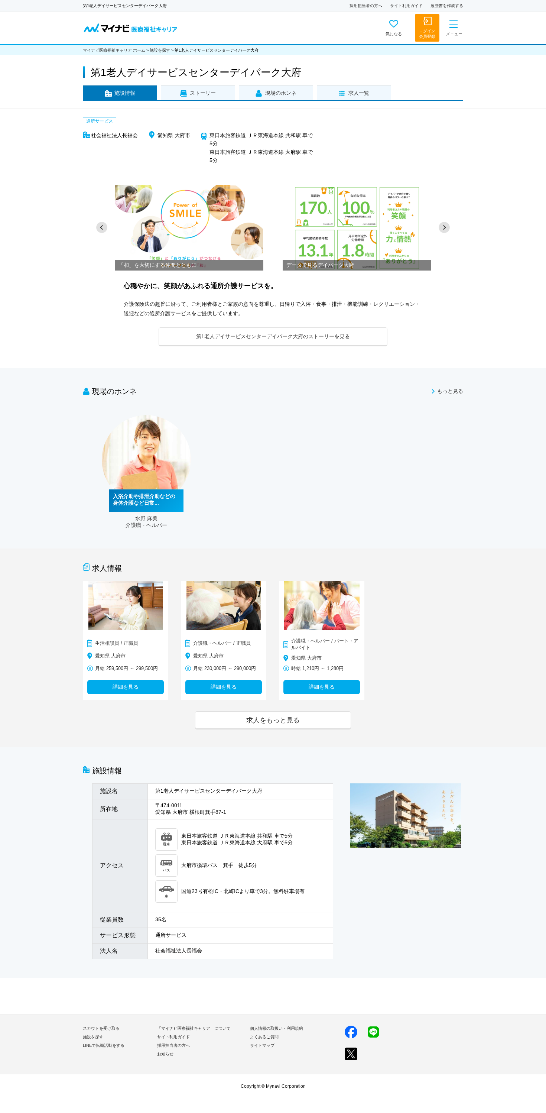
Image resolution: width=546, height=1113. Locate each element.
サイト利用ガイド (406, 5)
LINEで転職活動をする (103, 1045)
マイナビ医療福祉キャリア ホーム (114, 50)
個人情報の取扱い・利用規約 (276, 1028)
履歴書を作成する (446, 5)
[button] (101, 227)
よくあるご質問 (264, 1037)
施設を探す (160, 50)
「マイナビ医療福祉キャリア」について (194, 1028)
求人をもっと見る (273, 720)
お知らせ (165, 1054)
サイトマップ (262, 1045)
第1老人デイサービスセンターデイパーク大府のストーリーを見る (273, 336)
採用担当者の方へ (366, 5)
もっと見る (450, 391)
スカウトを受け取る (101, 1028)
